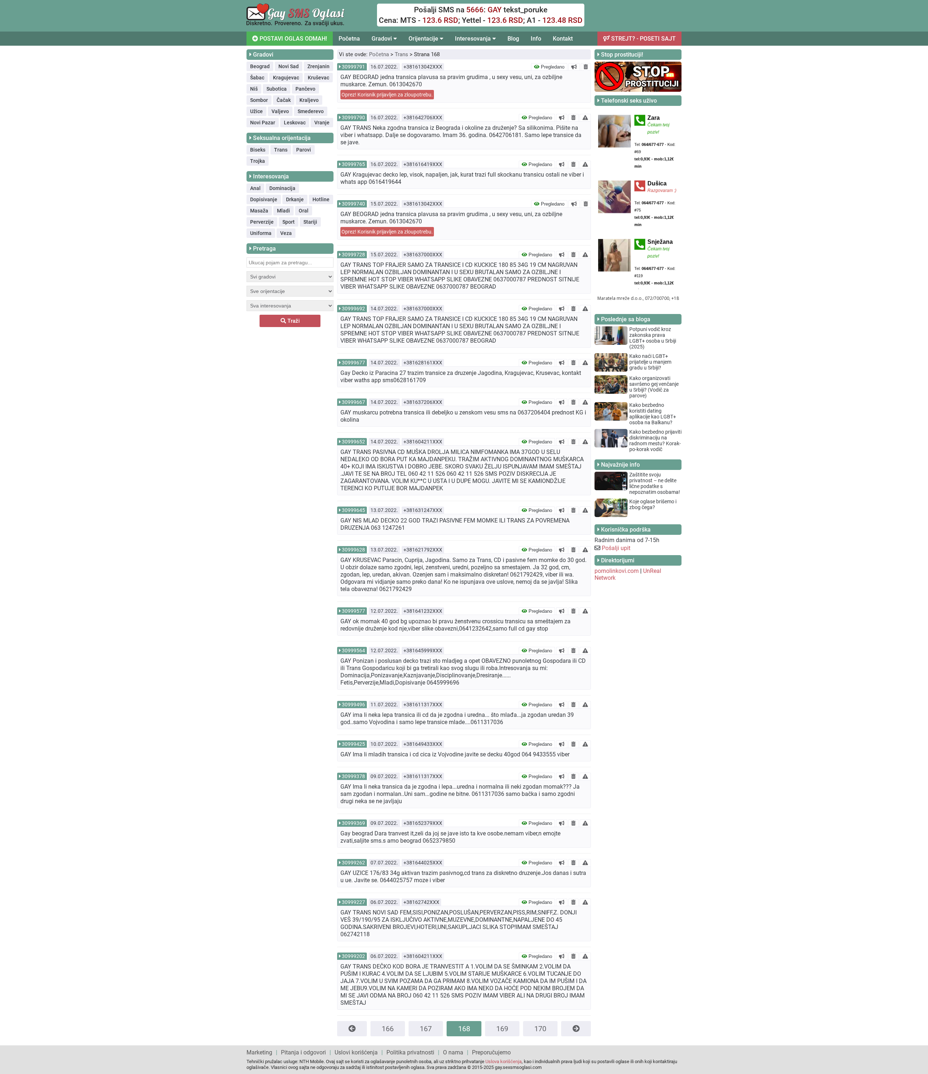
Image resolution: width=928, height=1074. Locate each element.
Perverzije (262, 222)
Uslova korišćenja (503, 1061)
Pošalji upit (616, 548)
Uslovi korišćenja (356, 1052)
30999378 (353, 776)
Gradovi (382, 38)
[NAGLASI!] (574, 66)
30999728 (353, 254)
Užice (256, 111)
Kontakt (563, 38)
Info (536, 38)
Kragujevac (286, 77)
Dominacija (282, 188)
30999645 (353, 510)
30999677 (353, 362)
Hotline (321, 199)
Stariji (310, 222)
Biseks (257, 150)
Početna (349, 38)
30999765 (353, 164)
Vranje (322, 122)
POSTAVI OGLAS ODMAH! (292, 38)
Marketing (259, 1052)
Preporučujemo (491, 1052)
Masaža (259, 211)
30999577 (353, 611)
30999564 (353, 650)
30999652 (353, 442)
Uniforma (261, 233)
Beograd (260, 66)
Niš (254, 89)
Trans (280, 150)
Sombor (259, 100)
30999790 (353, 117)
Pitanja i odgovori (303, 1052)
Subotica (276, 89)
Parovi (303, 150)
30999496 (353, 704)
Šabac (257, 77)
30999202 (353, 956)
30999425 (353, 744)
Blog (513, 38)
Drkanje (295, 199)
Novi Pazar (262, 122)
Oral (303, 211)
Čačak (284, 100)
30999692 (353, 308)
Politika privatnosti (410, 1052)
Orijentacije (424, 38)
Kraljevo (309, 100)
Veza (286, 233)
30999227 (353, 902)
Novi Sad (288, 66)
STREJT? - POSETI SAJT (643, 38)
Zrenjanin (318, 66)
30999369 (353, 823)
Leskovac (295, 122)
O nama (453, 1052)
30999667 (353, 402)
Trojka (257, 161)
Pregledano (551, 67)
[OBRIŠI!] (586, 66)
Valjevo (280, 111)
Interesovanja (473, 38)
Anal (255, 188)
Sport (288, 222)
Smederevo (311, 111)
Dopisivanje (263, 199)
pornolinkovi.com (616, 570)
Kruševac (318, 77)
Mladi (283, 211)
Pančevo (305, 89)
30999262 (353, 863)
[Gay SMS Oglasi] (295, 24)
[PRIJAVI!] (585, 117)
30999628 (353, 550)
